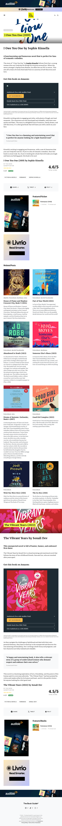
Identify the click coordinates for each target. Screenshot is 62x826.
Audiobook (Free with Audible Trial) (19, 92)
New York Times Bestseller (47, 298)
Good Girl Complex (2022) (43, 417)
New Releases (20, 298)
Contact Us (40, 821)
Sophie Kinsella (32, 63)
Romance (23, 177)
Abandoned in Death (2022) (15, 353)
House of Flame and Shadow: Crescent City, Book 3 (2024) (16, 302)
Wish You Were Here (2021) (15, 493)
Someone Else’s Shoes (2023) (45, 353)
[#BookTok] (31, 808)
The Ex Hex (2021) (40, 493)
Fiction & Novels (8, 30)
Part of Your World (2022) (43, 301)
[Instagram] (26, 808)
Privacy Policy (25, 822)
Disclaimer (38, 822)
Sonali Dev (33, 701)
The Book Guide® (30, 804)
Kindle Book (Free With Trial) (16, 101)
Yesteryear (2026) (46, 201)
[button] (4, 15)
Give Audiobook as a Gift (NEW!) (17, 104)
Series (25, 298)
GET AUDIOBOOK (15, 96)
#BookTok (6, 298)
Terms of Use (32, 822)
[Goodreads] (36, 808)
